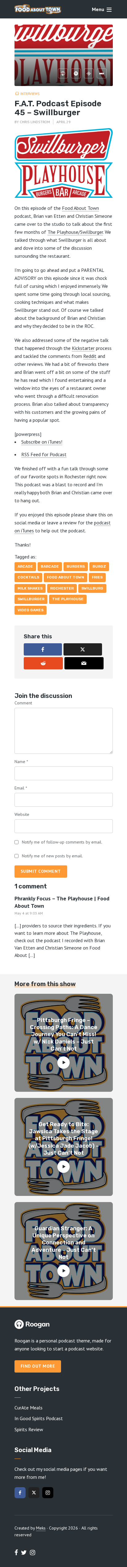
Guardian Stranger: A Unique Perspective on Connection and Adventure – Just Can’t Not (63, 1243)
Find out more (38, 1366)
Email (20, 788)
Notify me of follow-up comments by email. (62, 842)
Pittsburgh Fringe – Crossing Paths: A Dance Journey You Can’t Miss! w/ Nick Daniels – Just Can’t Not (63, 1034)
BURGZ (99, 566)
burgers (76, 566)
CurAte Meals (28, 1407)
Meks (41, 1528)
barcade (50, 566)
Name (21, 761)
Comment (23, 703)
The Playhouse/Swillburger (75, 232)
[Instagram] (47, 1492)
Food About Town (80, 208)
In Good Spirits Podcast (38, 1418)
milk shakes (30, 588)
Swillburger (31, 599)
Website (21, 814)
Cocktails (28, 577)
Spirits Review (28, 1429)
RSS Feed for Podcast (44, 454)
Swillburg (92, 588)
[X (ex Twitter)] (33, 1492)
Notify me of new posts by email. (52, 856)
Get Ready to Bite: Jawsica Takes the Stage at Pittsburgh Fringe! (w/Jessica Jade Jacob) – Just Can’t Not (63, 1139)
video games (30, 610)
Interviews (30, 93)
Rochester (62, 588)
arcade (25, 566)
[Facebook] (20, 1492)
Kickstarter (83, 348)
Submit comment (41, 871)
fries (97, 577)
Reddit (89, 356)
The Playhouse (68, 599)
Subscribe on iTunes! (41, 442)
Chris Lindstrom (35, 121)
